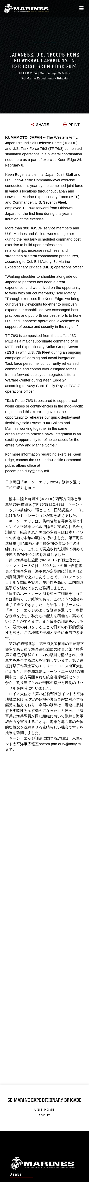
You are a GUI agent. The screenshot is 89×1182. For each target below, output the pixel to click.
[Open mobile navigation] (81, 8)
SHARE (42, 125)
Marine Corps (44, 1163)
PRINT (74, 125)
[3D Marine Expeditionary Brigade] (26, 8)
